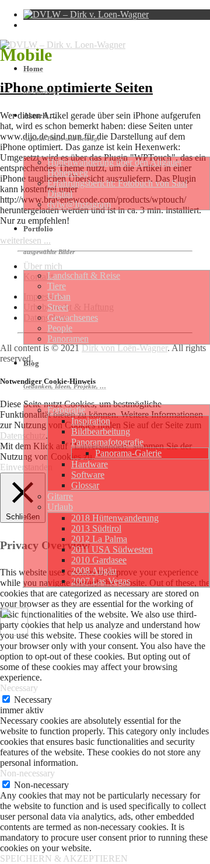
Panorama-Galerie (128, 453)
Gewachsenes (72, 317)
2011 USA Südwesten (112, 549)
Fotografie (66, 410)
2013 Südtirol (96, 528)
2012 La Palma (99, 539)
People (59, 328)
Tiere (56, 286)
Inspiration (90, 421)
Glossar (85, 485)
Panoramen (68, 338)
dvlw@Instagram (79, 204)
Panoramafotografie (107, 442)
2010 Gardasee (99, 560)
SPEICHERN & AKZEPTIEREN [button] (64, 858)
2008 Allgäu (94, 570)
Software (87, 475)
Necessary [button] (19, 688)
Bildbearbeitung (100, 431)
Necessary (33, 700)
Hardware (89, 464)
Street (57, 307)
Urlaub (60, 507)
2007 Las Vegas (100, 581)
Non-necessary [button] (27, 773)
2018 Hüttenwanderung (115, 518)
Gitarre (60, 496)
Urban (59, 296)
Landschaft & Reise (83, 275)
